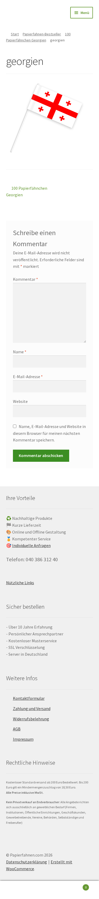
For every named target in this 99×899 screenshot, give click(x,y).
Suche (49, 890)
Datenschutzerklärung (26, 861)
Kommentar (25, 279)
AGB (17, 728)
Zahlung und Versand (31, 708)
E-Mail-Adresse (28, 376)
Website (20, 401)
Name (19, 351)
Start (15, 34)
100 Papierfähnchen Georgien (27, 191)
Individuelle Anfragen (31, 545)
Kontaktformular (29, 698)
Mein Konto (16, 890)
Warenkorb (76, 885)
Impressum (23, 739)
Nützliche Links (20, 582)
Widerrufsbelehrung (31, 718)
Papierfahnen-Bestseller (42, 34)
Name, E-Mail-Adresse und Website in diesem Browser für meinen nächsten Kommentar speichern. (49, 433)
